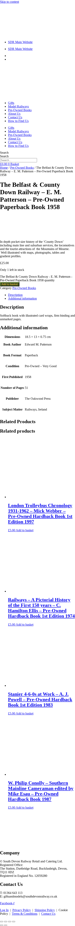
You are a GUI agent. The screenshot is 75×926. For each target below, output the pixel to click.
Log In (4, 910)
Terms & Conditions (24, 913)
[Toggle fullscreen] (5, 921)
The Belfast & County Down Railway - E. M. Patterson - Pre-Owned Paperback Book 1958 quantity (36, 278)
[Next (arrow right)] (5, 925)
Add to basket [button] (24, 530)
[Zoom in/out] (1, 921)
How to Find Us (18, 121)
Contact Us (15, 117)
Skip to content (9, 1)
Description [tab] (15, 295)
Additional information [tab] (22, 298)
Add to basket (10, 284)
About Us (14, 113)
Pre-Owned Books (20, 110)
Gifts (11, 103)
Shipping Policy (45, 910)
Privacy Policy (21, 910)
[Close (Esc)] (13, 921)
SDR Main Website (20, 42)
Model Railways (18, 106)
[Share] (9, 921)
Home (4, 167)
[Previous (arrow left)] (1, 925)
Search (4, 152)
